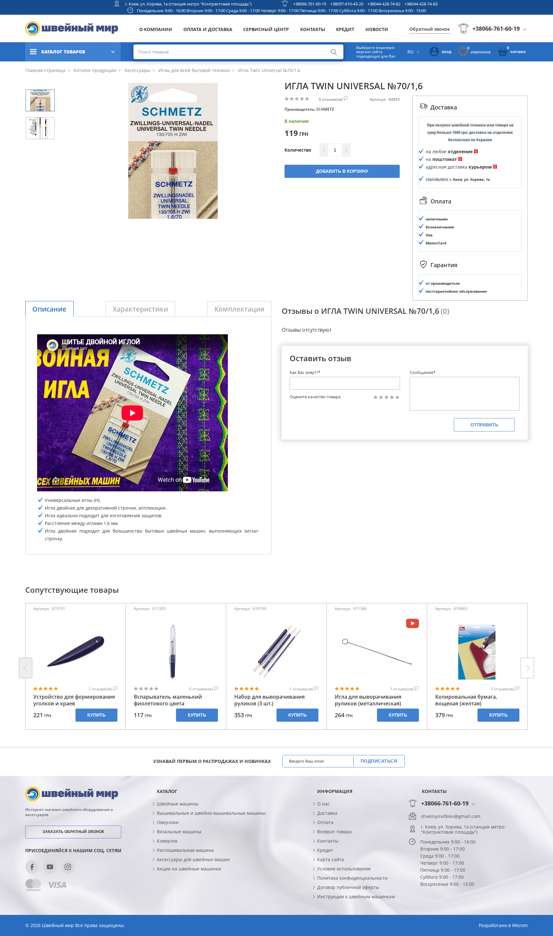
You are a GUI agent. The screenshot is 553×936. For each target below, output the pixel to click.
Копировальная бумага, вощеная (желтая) (466, 700)
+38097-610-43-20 (346, 4)
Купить (96, 715)
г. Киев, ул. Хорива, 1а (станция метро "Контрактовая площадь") (188, 4)
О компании (155, 29)
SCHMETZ (325, 109)
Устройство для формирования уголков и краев (74, 700)
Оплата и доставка (207, 29)
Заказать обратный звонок (73, 831)
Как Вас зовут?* (305, 372)
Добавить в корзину (342, 171)
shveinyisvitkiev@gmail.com (450, 816)
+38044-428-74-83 (421, 4)
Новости (376, 29)
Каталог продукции (94, 70)
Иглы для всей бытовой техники (193, 70)
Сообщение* (423, 372)
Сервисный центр (266, 29)
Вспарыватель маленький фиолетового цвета (168, 700)
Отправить (484, 424)
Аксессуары (136, 70)
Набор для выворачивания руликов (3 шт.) (269, 700)
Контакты (312, 29)
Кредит (345, 29)
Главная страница (45, 70)
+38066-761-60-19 (309, 4)
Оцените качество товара (315, 396)
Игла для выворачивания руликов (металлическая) (368, 700)
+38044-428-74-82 (383, 4)
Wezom (520, 925)
